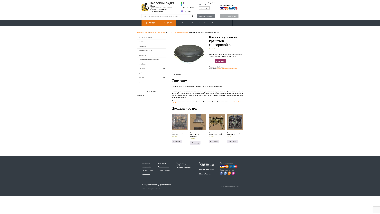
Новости (228, 23)
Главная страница (143, 32)
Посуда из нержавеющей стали (177, 32)
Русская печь (143, 82)
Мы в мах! (189, 11)
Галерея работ (197, 23)
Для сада (141, 73)
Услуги (169, 23)
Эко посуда (161, 32)
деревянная (142, 55)
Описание (177, 74)
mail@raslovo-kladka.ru (183, 165)
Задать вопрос (231, 16)
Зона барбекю (143, 64)
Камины (141, 42)
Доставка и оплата (218, 23)
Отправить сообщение (183, 168)
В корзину (220, 61)
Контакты (207, 23)
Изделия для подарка (145, 37)
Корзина (236, 23)
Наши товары (146, 174)
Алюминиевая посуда (145, 50)
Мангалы (141, 77)
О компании (186, 23)
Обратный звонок (205, 5)
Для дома (142, 68)
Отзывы (160, 170)
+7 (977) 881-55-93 (206, 170)
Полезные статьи (147, 170)
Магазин (153, 32)
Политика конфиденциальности (151, 189)
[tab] (178, 74)
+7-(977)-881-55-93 (188, 7)
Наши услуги (162, 163)
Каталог (151, 23)
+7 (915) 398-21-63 (206, 165)
